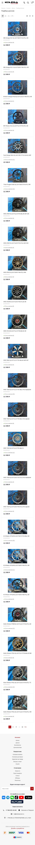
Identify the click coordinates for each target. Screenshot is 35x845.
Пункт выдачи (17, 773)
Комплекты (17, 745)
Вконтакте (3, 797)
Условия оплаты (17, 754)
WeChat (12, 797)
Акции (17, 764)
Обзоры (17, 778)
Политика (17, 780)
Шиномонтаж (18, 747)
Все (26, 727)
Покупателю (17, 751)
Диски (17, 743)
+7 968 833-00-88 (11, 810)
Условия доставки (17, 757)
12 (22, 727)
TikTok (16, 797)
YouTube (21, 797)
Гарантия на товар (17, 759)
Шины (17, 740)
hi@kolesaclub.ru (19, 814)
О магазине (17, 768)
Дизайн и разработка (17, 828)
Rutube (17, 801)
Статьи (17, 775)
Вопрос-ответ (17, 761)
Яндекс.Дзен (28, 797)
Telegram (8, 797)
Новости (17, 771)
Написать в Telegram (27, 810)
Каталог (17, 737)
